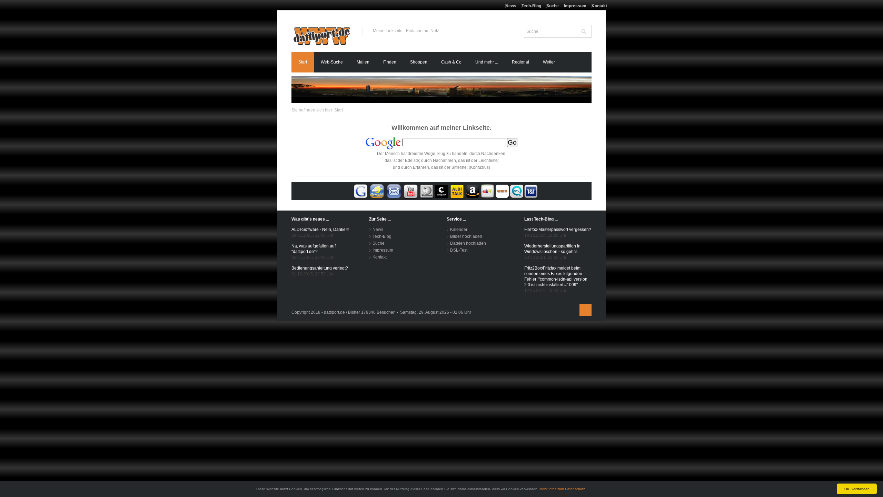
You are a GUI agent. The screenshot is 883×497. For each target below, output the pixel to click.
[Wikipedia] (426, 190)
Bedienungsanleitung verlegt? (319, 268)
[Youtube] (410, 190)
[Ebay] (487, 190)
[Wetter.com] (377, 190)
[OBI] (502, 190)
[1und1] (531, 190)
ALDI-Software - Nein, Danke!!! (320, 229)
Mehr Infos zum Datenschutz (562, 489)
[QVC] (517, 190)
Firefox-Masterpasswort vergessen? (557, 229)
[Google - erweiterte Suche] (360, 190)
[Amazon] (472, 190)
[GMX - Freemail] (394, 190)
